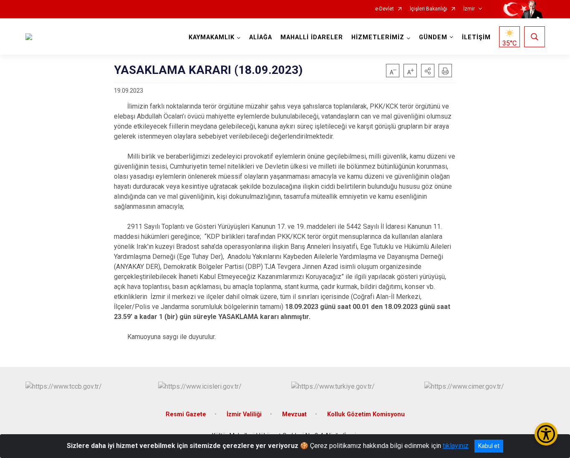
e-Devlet (384, 9)
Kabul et (488, 446)
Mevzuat (294, 414)
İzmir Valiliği (244, 414)
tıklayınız (456, 446)
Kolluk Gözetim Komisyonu (366, 414)
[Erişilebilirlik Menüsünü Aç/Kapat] (546, 434)
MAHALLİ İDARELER (311, 37)
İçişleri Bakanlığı (428, 9)
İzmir (469, 9)
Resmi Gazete (186, 414)
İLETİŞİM (476, 37)
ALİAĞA (260, 37)
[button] (427, 70)
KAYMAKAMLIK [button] (212, 37)
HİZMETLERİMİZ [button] (377, 37)
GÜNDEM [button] (433, 37)
